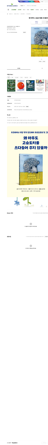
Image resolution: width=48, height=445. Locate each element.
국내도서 (10, 13)
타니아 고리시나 (9, 27)
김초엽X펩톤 (13, 9)
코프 (8, 77)
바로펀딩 (37, 9)
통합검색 (22, 5)
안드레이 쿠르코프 (10, 26)
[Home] (7, 13)
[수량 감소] (42, 443)
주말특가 (32, 9)
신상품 (41, 9)
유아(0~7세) (16, 13)
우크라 (21, 77)
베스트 (24, 9)
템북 (7, 29)
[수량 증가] (45, 443)
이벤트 (28, 9)
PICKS (45, 9)
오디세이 (19, 9)
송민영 (17, 26)
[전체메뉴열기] (8, 9)
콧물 (12, 77)
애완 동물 (26, 77)
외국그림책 (28, 13)
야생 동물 (16, 77)
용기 (30, 77)
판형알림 (27, 106)
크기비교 (44, 61)
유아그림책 (22, 13)
